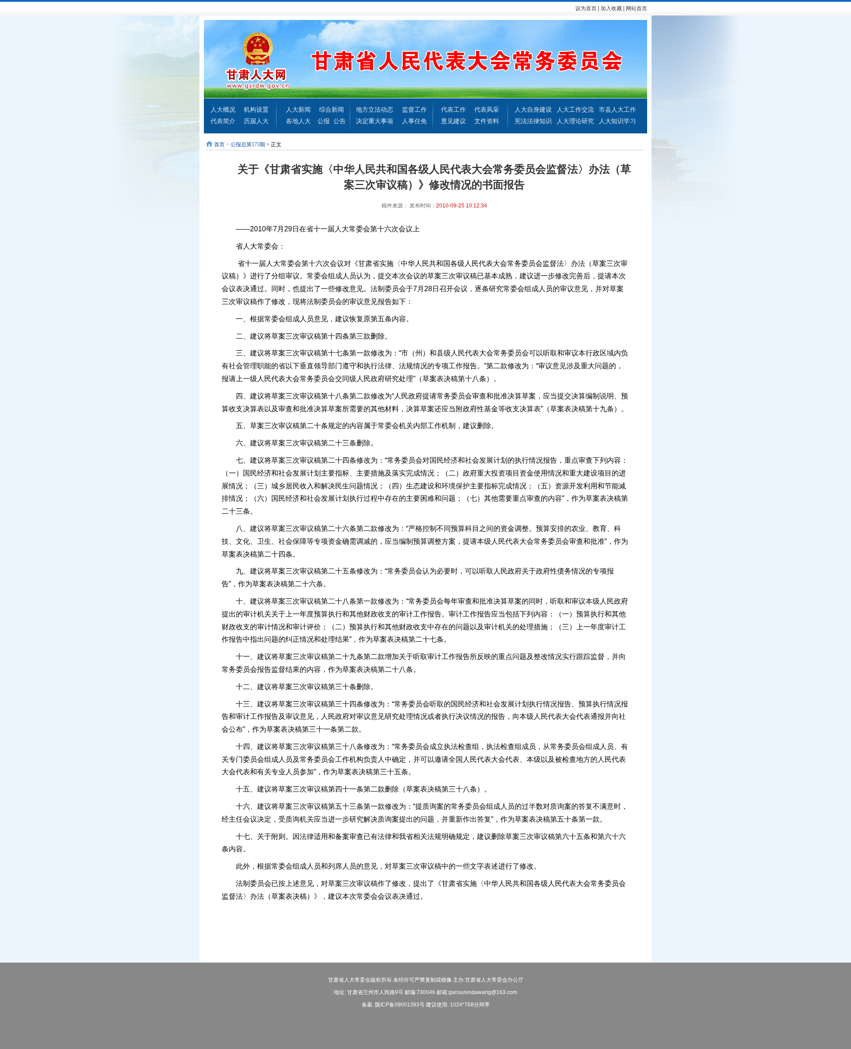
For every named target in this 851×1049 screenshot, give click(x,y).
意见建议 (453, 121)
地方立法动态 (374, 109)
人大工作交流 (575, 109)
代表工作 (453, 109)
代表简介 (223, 121)
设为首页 (586, 8)
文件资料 (486, 121)
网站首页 (636, 8)
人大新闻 (298, 109)
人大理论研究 (575, 121)
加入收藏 (611, 8)
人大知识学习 (617, 121)
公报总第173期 (247, 144)
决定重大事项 (374, 121)
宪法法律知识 (533, 121)
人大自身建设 (533, 109)
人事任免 (414, 121)
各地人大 (298, 121)
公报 (323, 121)
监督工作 (414, 109)
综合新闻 (331, 109)
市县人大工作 (617, 109)
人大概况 (223, 109)
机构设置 (256, 109)
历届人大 (256, 121)
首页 (219, 144)
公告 (339, 121)
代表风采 (486, 109)
